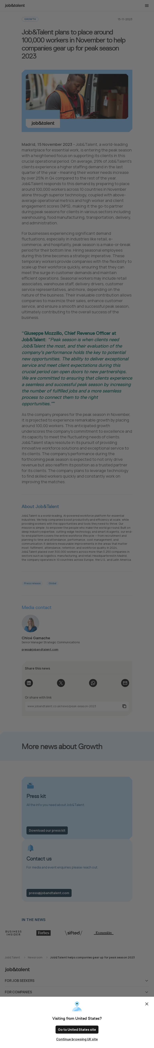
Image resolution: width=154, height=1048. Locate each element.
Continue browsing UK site (77, 1039)
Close (147, 1004)
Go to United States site (77, 1029)
